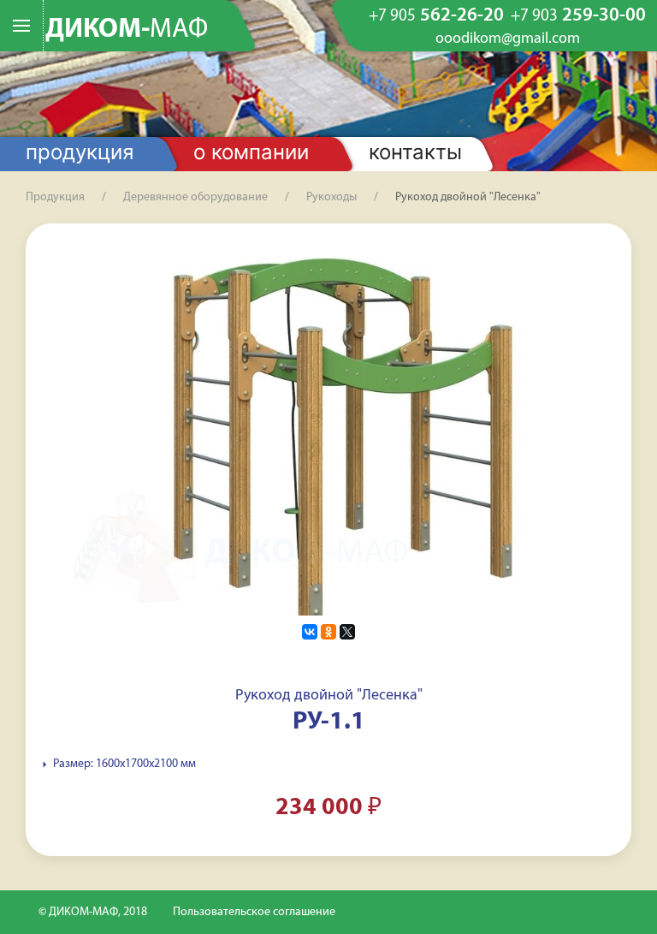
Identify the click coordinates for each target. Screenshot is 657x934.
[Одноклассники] (328, 632)
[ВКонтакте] (309, 632)
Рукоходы (331, 197)
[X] (347, 632)
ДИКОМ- (126, 30)
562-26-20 (436, 16)
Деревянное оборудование (195, 197)
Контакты (415, 152)
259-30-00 (578, 16)
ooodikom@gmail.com (507, 39)
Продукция (79, 152)
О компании (251, 152)
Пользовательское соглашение (254, 912)
